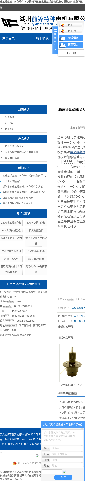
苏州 (15, 444)
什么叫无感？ (12, 181)
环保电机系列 (12, 158)
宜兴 (21, 444)
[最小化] (80, 424)
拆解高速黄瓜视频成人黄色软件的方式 (23, 186)
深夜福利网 (16, 479)
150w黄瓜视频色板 (11, 222)
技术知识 (9, 129)
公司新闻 (9, 117)
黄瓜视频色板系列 (14, 146)
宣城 (31, 444)
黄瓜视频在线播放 (18, 472)
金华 (10, 444)
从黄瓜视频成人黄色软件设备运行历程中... (25, 175)
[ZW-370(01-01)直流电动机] (71, 363)
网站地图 (4, 472)
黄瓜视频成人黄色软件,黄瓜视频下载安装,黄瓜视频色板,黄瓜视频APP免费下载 (41, 1)
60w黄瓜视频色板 (36, 222)
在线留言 (73, 37)
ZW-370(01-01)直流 (71, 385)
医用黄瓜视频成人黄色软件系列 (21, 152)
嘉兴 (26, 444)
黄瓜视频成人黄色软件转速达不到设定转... (25, 192)
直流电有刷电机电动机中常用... (19, 198)
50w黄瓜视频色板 (36, 251)
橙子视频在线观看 (29, 475)
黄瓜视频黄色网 (37, 472)
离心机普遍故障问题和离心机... (19, 203)
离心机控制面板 (36, 259)
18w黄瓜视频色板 (11, 230)
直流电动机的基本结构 (71, 402)
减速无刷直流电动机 (11, 238)
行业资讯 (42, 38)
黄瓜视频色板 (36, 230)
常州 (37, 444)
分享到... (73, 44)
